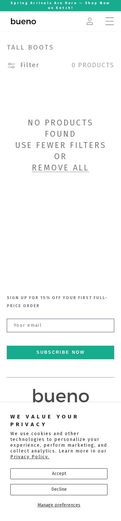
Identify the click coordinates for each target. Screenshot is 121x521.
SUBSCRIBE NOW (60, 352)
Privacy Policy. (29, 457)
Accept (59, 473)
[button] (110, 21)
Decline (59, 489)
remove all (60, 168)
